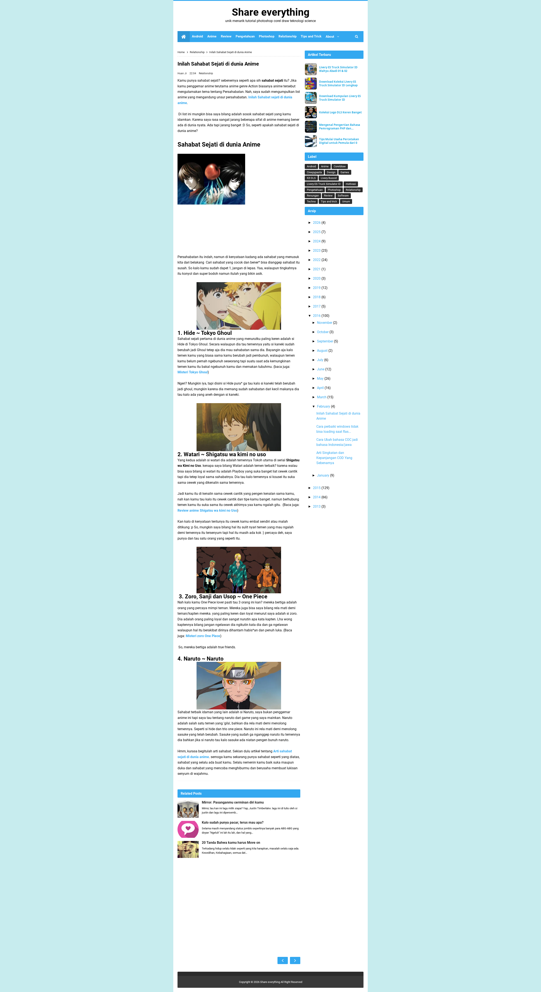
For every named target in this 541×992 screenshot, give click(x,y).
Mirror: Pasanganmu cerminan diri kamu (233, 802)
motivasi (351, 183)
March (322, 397)
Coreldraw (340, 166)
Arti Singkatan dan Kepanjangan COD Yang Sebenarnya (334, 458)
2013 (317, 506)
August (322, 351)
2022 (317, 260)
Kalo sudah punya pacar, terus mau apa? (233, 822)
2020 (317, 278)
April (321, 388)
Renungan (313, 195)
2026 (317, 223)
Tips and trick (329, 201)
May (320, 378)
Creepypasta (314, 172)
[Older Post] (295, 960)
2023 (317, 251)
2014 (317, 497)
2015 (317, 488)
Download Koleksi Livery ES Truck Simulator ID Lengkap (338, 83)
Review (328, 195)
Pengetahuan (315, 189)
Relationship (206, 73)
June (321, 369)
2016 (317, 316)
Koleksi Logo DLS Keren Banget (340, 112)
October (323, 332)
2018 (317, 297)
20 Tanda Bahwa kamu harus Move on (231, 842)
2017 (317, 306)
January (323, 475)
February (324, 406)
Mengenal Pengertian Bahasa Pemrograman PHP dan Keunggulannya (339, 126)
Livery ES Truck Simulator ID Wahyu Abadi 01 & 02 (338, 69)
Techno (311, 201)
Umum (346, 201)
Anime (325, 166)
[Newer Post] (282, 960)
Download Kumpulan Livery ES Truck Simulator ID (340, 98)
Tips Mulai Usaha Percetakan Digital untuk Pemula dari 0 (339, 141)
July (320, 360)
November (325, 323)
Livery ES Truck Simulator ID (324, 183)
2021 (317, 269)
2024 (317, 241)
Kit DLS (311, 178)
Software (343, 195)
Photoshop (334, 189)
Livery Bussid (329, 178)
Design (331, 172)
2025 (317, 232)
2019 (317, 288)
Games (344, 172)
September (325, 341)
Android (311, 166)
